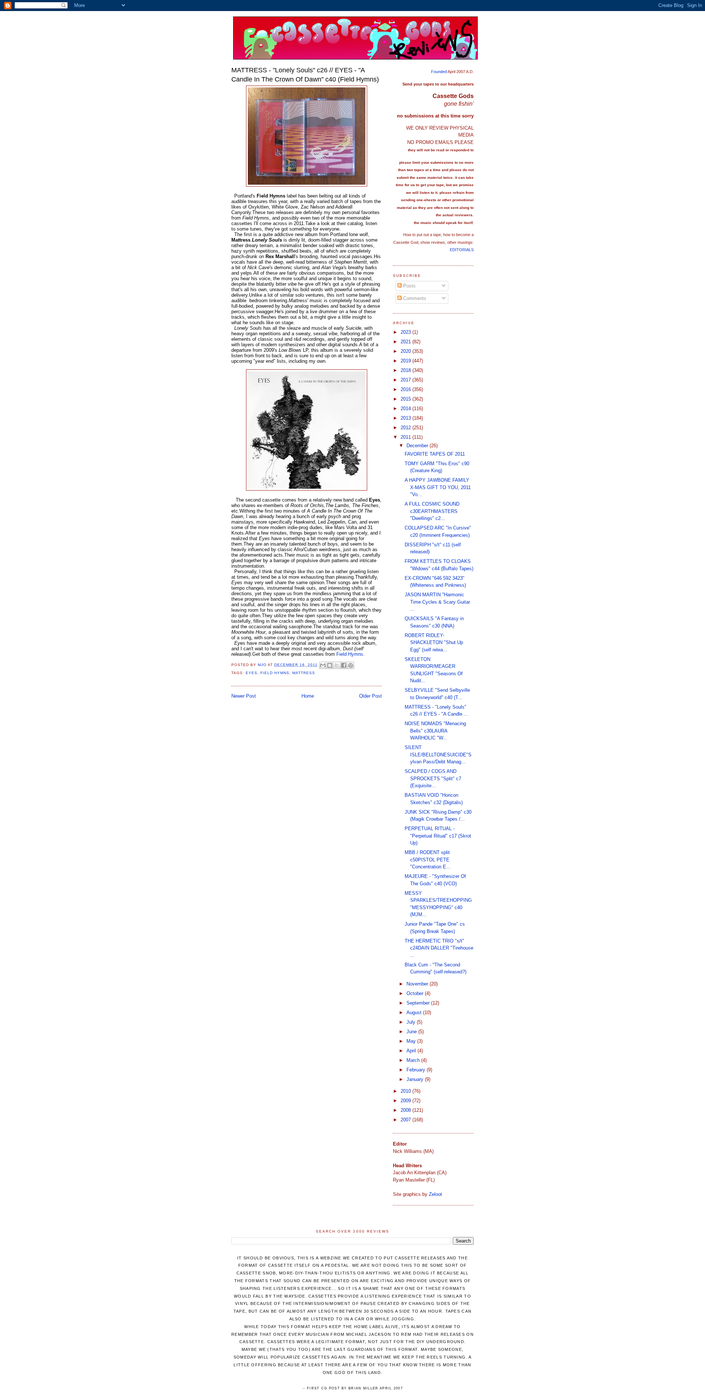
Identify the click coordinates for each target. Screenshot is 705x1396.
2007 (406, 1119)
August (414, 1012)
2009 (406, 1100)
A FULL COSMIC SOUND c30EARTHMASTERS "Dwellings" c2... (432, 511)
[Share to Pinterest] (350, 665)
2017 (406, 380)
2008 (406, 1110)
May (411, 1041)
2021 (406, 341)
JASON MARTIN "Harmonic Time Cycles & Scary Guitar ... (437, 602)
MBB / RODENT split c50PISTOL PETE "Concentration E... (428, 859)
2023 (406, 332)
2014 (406, 408)
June (412, 1031)
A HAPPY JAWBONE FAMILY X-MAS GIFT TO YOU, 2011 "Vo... (438, 487)
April (411, 1050)
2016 (406, 389)
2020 (406, 351)
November (418, 984)
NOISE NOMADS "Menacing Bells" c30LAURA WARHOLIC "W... (435, 731)
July (411, 1022)
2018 (406, 370)
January (415, 1079)
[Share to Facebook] (343, 665)
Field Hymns (349, 654)
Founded (439, 71)
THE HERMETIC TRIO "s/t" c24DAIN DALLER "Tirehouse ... (439, 948)
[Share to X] (336, 665)
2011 (406, 437)
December (418, 445)
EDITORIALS (462, 249)
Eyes (251, 673)
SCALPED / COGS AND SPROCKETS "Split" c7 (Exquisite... (433, 778)
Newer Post (243, 696)
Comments (414, 298)
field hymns (274, 673)
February (416, 1070)
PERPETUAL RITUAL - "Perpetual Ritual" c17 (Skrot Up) (438, 836)
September (418, 1003)
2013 (406, 418)
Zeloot (435, 1194)
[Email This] (322, 665)
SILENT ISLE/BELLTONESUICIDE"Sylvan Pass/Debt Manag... (438, 754)
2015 (406, 399)
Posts (409, 286)
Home (307, 696)
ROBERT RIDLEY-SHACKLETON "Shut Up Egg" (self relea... (434, 642)
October (415, 993)
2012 (406, 427)
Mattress (303, 673)
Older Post (370, 696)
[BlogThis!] (329, 665)
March (413, 1060)
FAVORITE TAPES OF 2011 (435, 454)
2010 (406, 1091)
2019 (406, 361)
